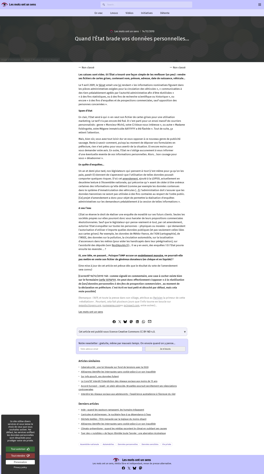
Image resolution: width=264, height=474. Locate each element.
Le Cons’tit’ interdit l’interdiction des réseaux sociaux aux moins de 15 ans (119, 381)
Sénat (102, 85)
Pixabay (37, 60)
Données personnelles (128, 444)
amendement (130, 178)
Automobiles (108, 444)
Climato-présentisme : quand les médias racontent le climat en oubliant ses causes (124, 428)
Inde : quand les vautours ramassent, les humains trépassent (112, 409)
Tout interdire (18, 455)
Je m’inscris (165, 349)
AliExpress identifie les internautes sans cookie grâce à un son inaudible (118, 371)
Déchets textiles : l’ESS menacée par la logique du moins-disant (113, 419)
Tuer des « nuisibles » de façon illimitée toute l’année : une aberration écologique (123, 433)
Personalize (20, 462)
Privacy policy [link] (20, 467)
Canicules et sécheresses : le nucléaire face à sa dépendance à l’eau (116, 414)
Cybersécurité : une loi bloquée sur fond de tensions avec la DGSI (114, 367)
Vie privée (166, 444)
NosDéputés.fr (120, 245)
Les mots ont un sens (22, 4)
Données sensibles (150, 444)
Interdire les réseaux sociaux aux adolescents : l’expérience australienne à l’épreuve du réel (128, 394)
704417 (27, 60)
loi (119, 85)
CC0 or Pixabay (51, 60)
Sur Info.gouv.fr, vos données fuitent (100, 376)
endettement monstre (150, 255)
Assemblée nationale (89, 444)
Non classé (88, 67)
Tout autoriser (18, 449)
